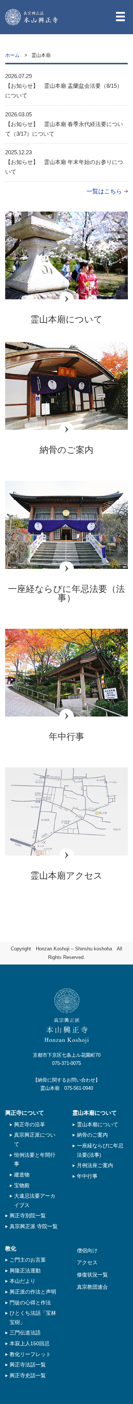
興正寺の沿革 (29, 1124)
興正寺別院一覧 (28, 1215)
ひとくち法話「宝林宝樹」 (33, 1317)
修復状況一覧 (92, 1275)
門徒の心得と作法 (30, 1302)
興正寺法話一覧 (28, 1365)
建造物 (22, 1175)
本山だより (22, 1281)
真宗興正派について (34, 1139)
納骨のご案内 (92, 1135)
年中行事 (87, 1176)
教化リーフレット (30, 1354)
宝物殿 (22, 1185)
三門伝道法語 (25, 1333)
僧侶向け (87, 1250)
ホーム (12, 55)
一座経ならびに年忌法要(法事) (100, 1150)
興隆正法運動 (25, 1270)
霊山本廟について (97, 1124)
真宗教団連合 (92, 1287)
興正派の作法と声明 (33, 1292)
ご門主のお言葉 (28, 1260)
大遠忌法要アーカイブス (34, 1200)
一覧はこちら (104, 191)
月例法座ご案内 (95, 1165)
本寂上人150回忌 (30, 1343)
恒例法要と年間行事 (34, 1159)
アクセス (87, 1262)
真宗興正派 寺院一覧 (34, 1226)
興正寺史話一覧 (28, 1375)
